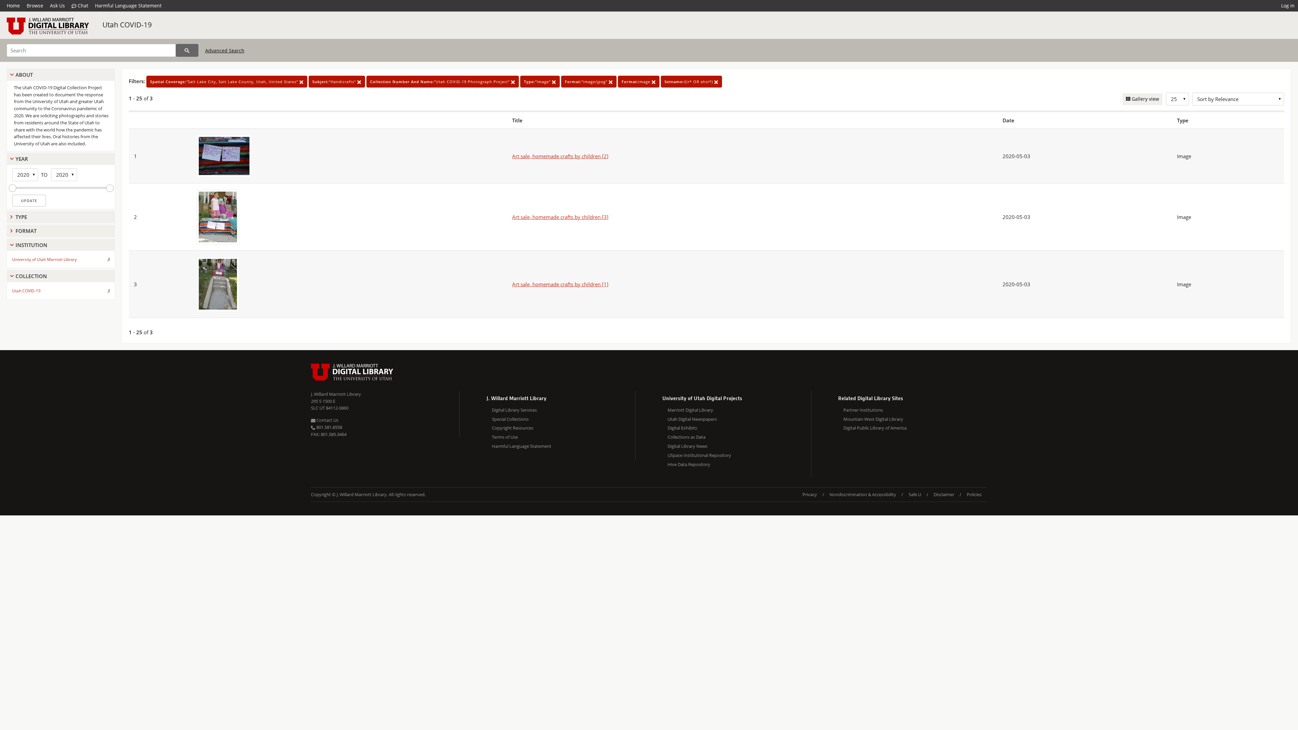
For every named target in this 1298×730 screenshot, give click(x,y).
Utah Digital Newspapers (692, 419)
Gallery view (1144, 99)
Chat (82, 5)
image (637, 81)
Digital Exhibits (682, 428)
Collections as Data (686, 437)
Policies (974, 494)
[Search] (187, 50)
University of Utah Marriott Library (44, 259)
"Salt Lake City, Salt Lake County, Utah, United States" (224, 81)
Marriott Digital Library (690, 410)
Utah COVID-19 (127, 24)
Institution (31, 245)
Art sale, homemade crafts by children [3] (560, 217)
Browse (35, 5)
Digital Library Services (514, 410)
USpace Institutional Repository (699, 455)
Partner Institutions (863, 410)
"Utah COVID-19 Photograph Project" (440, 81)
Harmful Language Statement (128, 5)
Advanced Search (224, 50)
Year (22, 158)
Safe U (915, 494)
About (24, 74)
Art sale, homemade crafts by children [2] (560, 156)
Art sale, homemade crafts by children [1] (560, 284)
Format (26, 230)
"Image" (538, 81)
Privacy (809, 494)
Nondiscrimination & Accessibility (863, 494)
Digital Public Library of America (875, 428)
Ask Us (57, 5)
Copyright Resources (512, 428)
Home (13, 5)
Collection (31, 276)
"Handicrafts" (334, 81)
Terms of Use (505, 437)
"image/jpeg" (587, 81)
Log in (1288, 5)
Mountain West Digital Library (873, 419)
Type (21, 217)
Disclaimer (944, 494)
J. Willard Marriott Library (336, 394)
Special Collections (510, 419)
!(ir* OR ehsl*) (689, 81)
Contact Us (326, 420)
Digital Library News (687, 446)
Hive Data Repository (689, 464)
